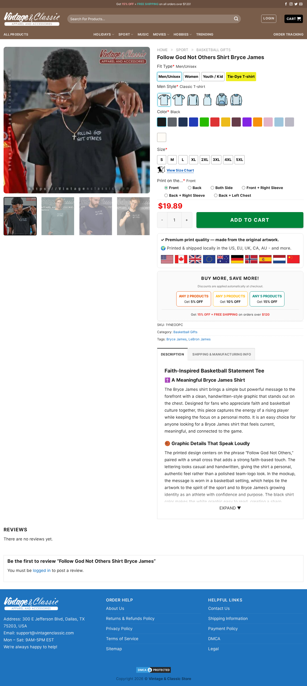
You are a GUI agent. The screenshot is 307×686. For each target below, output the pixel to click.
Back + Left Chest (235, 195)
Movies (159, 34)
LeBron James (200, 339)
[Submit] (236, 19)
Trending (204, 34)
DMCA (214, 638)
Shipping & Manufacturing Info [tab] (221, 354)
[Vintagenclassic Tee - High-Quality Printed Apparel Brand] (32, 19)
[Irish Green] (205, 122)
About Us (115, 608)
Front (174, 187)
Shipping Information (228, 618)
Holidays (102, 34)
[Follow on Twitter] (296, 4)
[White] (162, 137)
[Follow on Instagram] (291, 4)
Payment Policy (223, 628)
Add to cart (250, 220)
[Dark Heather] (172, 122)
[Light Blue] (279, 122)
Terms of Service (122, 638)
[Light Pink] (268, 122)
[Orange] (258, 122)
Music (143, 34)
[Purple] (247, 122)
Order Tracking (288, 34)
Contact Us (219, 608)
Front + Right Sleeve (265, 187)
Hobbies (181, 34)
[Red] (215, 122)
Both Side (224, 187)
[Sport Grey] (290, 122)
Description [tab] (172, 354)
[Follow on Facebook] (286, 4)
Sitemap (114, 648)
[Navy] (183, 122)
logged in (42, 570)
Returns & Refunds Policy (130, 618)
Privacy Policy (119, 628)
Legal (213, 648)
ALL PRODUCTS (16, 34)
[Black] (162, 122)
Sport (124, 34)
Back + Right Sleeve (187, 195)
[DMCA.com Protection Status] (153, 669)
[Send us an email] (300, 4)
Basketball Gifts (213, 50)
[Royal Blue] (194, 122)
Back (197, 187)
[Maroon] (237, 122)
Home (162, 50)
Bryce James (176, 339)
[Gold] (226, 122)
